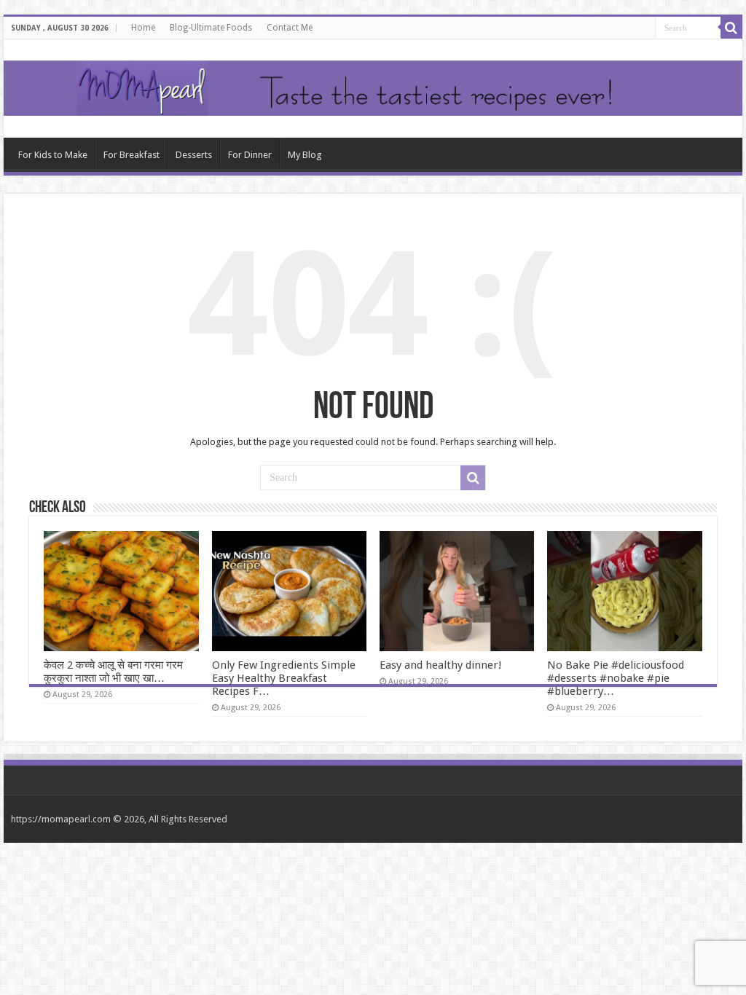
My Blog (305, 154)
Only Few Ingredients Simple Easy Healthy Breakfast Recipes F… (284, 678)
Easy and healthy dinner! (441, 665)
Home (143, 28)
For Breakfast (131, 154)
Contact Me (290, 28)
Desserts (194, 154)
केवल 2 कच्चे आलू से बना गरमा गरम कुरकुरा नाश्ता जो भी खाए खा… (113, 671)
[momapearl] (373, 88)
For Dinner (250, 154)
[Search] (731, 28)
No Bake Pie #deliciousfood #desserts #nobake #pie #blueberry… (615, 678)
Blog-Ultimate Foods (211, 28)
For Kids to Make (52, 154)
